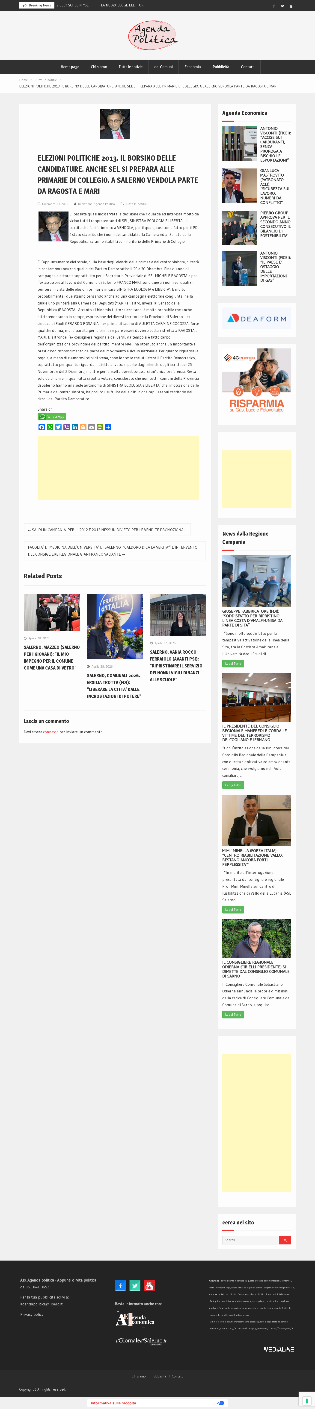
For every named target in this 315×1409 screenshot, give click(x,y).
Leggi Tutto (233, 663)
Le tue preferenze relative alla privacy (178, 1403)
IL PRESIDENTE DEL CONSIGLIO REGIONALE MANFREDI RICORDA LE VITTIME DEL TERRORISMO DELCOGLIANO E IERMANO (254, 733)
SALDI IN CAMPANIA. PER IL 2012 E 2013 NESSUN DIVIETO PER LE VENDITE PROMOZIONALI (109, 529)
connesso (51, 731)
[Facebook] (274, 6)
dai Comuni (163, 66)
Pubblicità (221, 66)
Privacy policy (31, 1314)
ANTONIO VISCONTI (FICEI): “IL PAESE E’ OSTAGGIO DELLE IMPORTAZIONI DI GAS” (275, 267)
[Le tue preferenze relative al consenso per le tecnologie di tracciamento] (307, 1401)
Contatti (248, 66)
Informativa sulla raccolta (113, 1403)
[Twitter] (282, 6)
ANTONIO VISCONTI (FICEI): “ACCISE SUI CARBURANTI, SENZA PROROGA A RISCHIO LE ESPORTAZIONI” (275, 144)
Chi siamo (99, 66)
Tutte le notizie (131, 66)
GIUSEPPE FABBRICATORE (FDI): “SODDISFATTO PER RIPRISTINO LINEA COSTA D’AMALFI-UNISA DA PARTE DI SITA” (252, 618)
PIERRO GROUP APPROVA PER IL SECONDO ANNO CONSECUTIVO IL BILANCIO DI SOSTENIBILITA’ (275, 224)
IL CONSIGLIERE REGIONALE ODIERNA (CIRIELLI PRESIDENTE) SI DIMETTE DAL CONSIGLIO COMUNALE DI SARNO (256, 969)
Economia (192, 66)
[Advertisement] (118, 468)
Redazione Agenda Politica (96, 204)
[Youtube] (291, 6)
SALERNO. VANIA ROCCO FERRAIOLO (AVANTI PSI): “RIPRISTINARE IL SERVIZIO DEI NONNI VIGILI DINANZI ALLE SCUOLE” (176, 665)
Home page (70, 66)
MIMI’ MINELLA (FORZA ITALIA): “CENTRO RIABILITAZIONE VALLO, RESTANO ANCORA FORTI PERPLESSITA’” (252, 857)
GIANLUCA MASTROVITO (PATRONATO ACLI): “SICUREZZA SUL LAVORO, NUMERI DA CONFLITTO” (275, 186)
